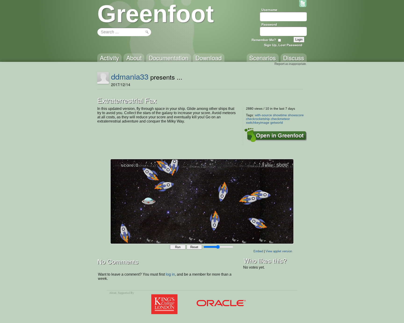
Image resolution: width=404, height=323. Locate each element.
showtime (280, 115)
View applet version (279, 251)
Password (269, 24)
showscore (296, 115)
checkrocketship (258, 119)
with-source (263, 115)
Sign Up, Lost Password (283, 45)
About (112, 293)
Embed (258, 251)
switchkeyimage (257, 122)
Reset (194, 247)
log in (170, 274)
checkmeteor (280, 119)
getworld (276, 122)
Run (177, 247)
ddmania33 (129, 76)
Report (279, 64)
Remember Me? (264, 40)
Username (269, 10)
